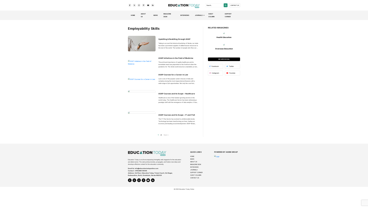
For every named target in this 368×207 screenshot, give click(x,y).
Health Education (224, 37)
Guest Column (195, 175)
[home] (184, 5)
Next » (166, 135)
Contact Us (234, 5)
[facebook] (130, 5)
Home (133, 15)
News (155, 15)
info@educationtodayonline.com (146, 168)
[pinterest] (143, 5)
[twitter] (134, 5)
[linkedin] (153, 5)
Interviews (184, 15)
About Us (193, 162)
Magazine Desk (195, 164)
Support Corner (196, 172)
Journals (199, 15)
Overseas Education (224, 49)
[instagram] (139, 5)
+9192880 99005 (141, 171)
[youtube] (148, 5)
